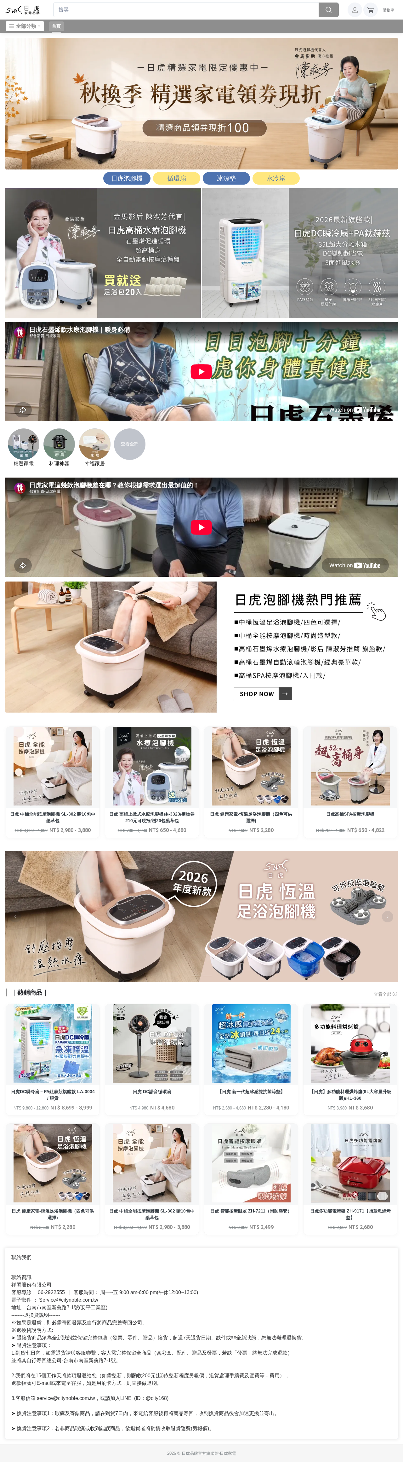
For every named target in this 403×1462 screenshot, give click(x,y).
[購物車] (370, 10)
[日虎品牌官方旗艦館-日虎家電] (23, 10)
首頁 (56, 26)
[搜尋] (329, 10)
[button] (355, 10)
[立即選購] (53, 767)
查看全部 (383, 994)
